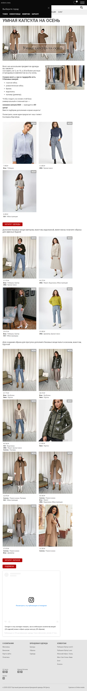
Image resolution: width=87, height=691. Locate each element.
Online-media (80, 687)
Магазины (6, 647)
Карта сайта (7, 654)
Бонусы (59, 664)
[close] (49, 8)
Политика (6, 657)
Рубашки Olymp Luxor (64, 650)
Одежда (32, 654)
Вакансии (6, 650)
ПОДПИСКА (9, 566)
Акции (53, 12)
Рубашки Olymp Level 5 (65, 647)
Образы (32, 650)
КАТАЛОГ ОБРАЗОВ (12, 560)
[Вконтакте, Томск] (4, 672)
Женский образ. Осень (65, 654)
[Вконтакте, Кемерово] (4, 678)
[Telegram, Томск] (6, 672)
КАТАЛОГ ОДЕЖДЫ (12, 224)
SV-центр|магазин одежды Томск (26, 633)
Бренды (32, 647)
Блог (60, 12)
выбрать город (5, 2)
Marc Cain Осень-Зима (64, 657)
